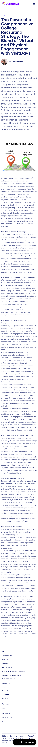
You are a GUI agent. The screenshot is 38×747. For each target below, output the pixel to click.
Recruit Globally (7, 667)
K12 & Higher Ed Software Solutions (13, 671)
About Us (5, 699)
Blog (3, 708)
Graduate (5, 659)
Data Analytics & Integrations (11, 675)
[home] (9, 4)
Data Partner (6, 683)
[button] (34, 4)
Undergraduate (7, 655)
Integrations (6, 687)
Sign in (4, 721)
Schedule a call (7, 717)
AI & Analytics (6, 691)
